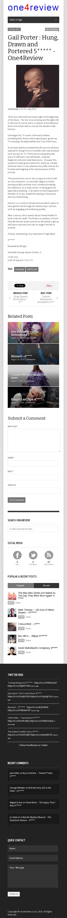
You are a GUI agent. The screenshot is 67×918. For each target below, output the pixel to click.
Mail (11, 471)
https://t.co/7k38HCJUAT (45, 683)
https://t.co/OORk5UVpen (42, 721)
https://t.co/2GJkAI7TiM (19, 686)
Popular (20, 585)
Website (12, 485)
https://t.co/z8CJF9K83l (37, 707)
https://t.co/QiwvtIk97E (41, 735)
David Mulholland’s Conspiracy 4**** (38, 648)
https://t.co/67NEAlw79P (19, 710)
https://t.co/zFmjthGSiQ (19, 696)
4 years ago (34, 686)
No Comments (52, 29)
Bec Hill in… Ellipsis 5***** (32, 636)
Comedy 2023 (14, 29)
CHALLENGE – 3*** (29, 624)
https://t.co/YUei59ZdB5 (19, 735)
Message (13, 426)
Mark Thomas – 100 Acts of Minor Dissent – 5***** (36, 611)
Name (11, 458)
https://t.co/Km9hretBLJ (19, 721)
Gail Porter (32, 269)
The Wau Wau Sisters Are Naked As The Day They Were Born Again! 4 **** (36, 596)
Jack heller (14, 773)
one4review (13, 109)
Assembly (19, 269)
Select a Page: (15, 20)
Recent (46, 585)
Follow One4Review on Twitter (33, 745)
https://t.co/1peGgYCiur (41, 696)
